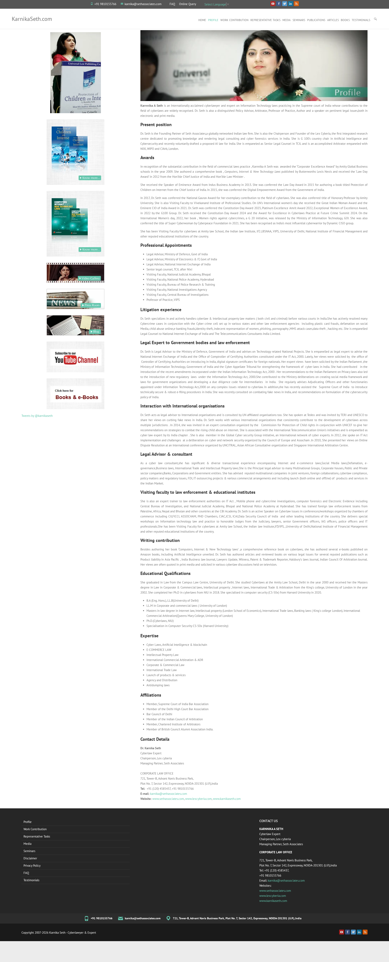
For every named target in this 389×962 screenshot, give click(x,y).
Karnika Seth (57, 932)
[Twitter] (353, 932)
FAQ (172, 4)
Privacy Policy (32, 865)
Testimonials (361, 20)
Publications (316, 20)
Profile (213, 20)
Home (202, 20)
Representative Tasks (265, 20)
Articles (333, 20)
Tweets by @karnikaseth (37, 416)
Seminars (299, 20)
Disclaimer (30, 858)
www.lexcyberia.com (198, 799)
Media (286, 20)
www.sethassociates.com (168, 799)
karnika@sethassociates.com (143, 4)
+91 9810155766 (105, 4)
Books (345, 20)
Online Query (187, 4)
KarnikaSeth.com (32, 18)
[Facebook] (347, 932)
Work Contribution (234, 20)
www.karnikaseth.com (227, 799)
